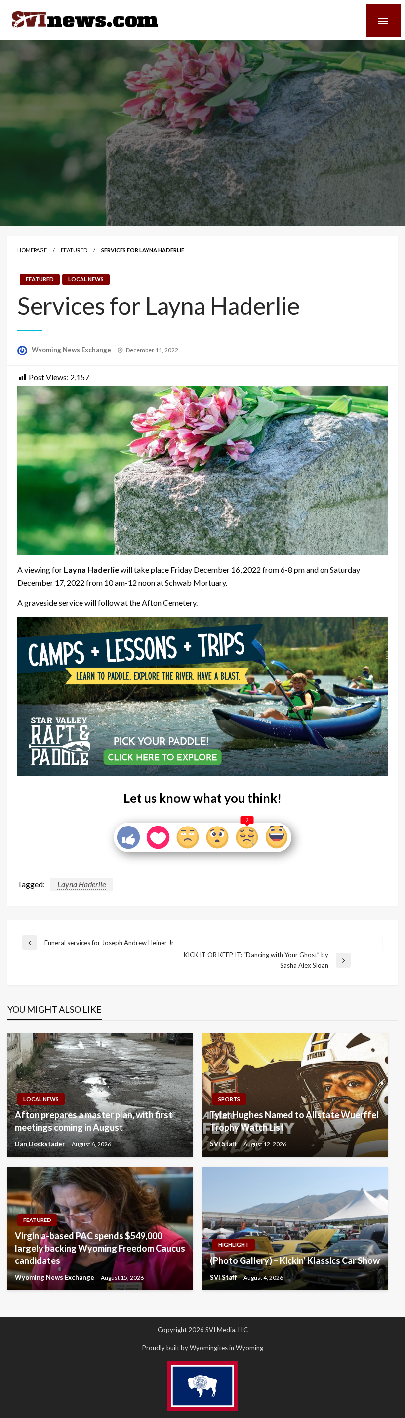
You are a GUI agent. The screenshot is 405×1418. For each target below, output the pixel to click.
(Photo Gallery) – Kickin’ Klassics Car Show (295, 1260)
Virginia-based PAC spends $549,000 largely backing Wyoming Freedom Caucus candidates (100, 1248)
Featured (74, 250)
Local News (86, 279)
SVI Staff (224, 1144)
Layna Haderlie (81, 884)
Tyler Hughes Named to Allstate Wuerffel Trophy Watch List (294, 1121)
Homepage (32, 250)
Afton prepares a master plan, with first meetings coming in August (93, 1121)
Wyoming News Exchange (72, 350)
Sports (229, 1099)
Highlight (233, 1244)
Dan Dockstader (41, 1144)
